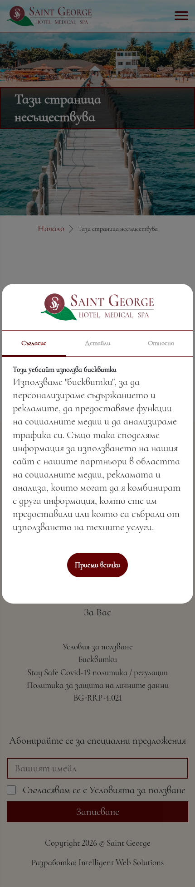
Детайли (97, 343)
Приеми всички (97, 565)
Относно (161, 343)
